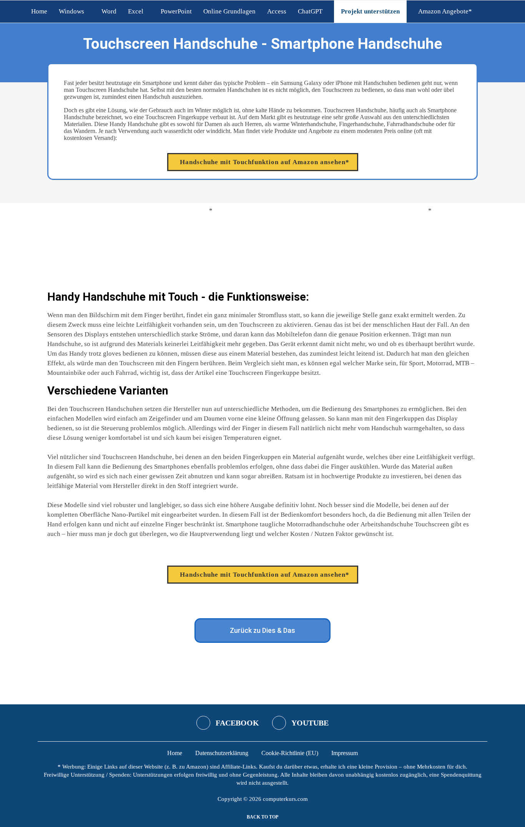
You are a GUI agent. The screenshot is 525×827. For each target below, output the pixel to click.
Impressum (344, 753)
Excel (135, 11)
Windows (71, 11)
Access (276, 11)
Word (108, 11)
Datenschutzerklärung (221, 753)
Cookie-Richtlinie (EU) (289, 753)
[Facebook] (486, 11)
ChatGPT (310, 11)
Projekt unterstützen (370, 11)
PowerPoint (176, 11)
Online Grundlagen (229, 11)
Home (39, 11)
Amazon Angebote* (445, 11)
